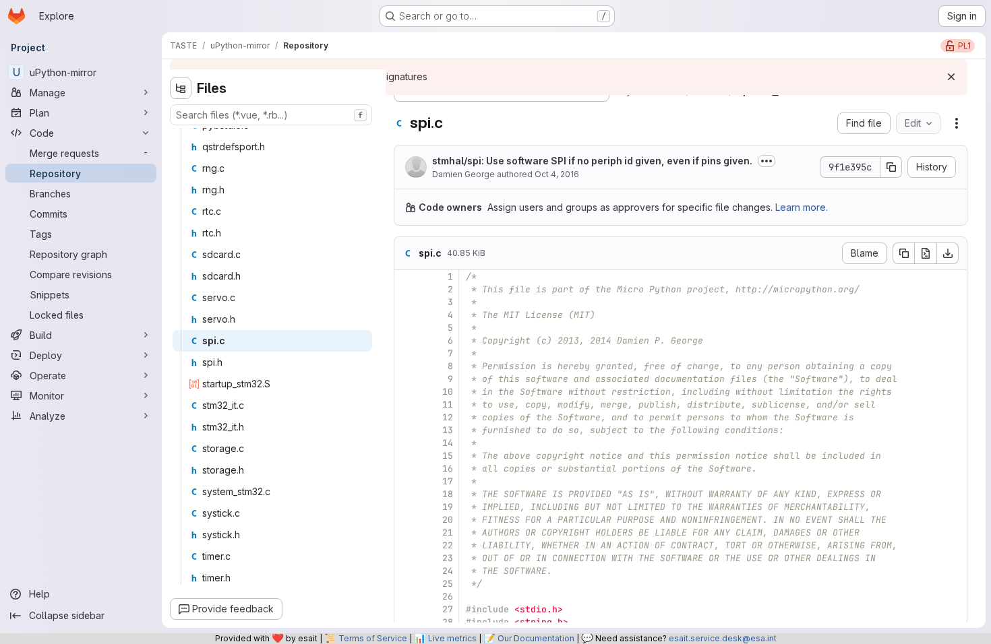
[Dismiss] (951, 77)
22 (447, 545)
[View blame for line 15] (406, 455)
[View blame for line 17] (406, 481)
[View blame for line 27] (406, 609)
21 (447, 532)
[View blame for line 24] (406, 571)
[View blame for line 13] (406, 430)
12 (447, 417)
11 (447, 404)
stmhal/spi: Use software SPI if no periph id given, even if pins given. (592, 160)
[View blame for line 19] (406, 507)
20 (447, 519)
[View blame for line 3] (406, 302)
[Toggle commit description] (766, 161)
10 (447, 391)
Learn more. (801, 207)
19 (447, 507)
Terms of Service (372, 638)
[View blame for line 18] (406, 494)
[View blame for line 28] (406, 622)
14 (447, 443)
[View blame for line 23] (406, 558)
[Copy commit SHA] (891, 167)
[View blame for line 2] (406, 289)
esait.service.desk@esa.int (723, 638)
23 (447, 558)
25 (447, 583)
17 (447, 481)
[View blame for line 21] (406, 532)
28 (447, 622)
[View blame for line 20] (406, 519)
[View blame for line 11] (406, 404)
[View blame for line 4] (406, 315)
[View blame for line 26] (406, 596)
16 (447, 468)
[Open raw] (925, 253)
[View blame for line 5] (406, 327)
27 (447, 609)
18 (447, 494)
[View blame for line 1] (406, 276)
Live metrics (452, 638)
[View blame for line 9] (406, 379)
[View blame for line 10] (406, 391)
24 (447, 571)
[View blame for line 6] (406, 340)
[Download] (948, 253)
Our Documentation (536, 638)
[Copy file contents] (903, 253)
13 (447, 430)
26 (447, 596)
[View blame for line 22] (406, 545)
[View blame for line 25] (406, 583)
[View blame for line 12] (406, 417)
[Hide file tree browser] (180, 88)
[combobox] (271, 114)
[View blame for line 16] (406, 468)
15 (447, 455)
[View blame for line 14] (406, 443)
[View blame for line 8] (406, 366)
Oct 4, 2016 (557, 174)
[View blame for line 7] (406, 353)
